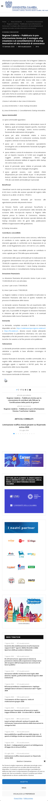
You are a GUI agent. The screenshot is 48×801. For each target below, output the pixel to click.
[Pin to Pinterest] (25, 390)
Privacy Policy (18, 798)
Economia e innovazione (34, 22)
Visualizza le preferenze (24, 794)
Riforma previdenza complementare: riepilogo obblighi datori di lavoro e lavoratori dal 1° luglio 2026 (23, 688)
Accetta (24, 782)
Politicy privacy (28, 798)
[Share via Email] (30, 390)
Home (4, 22)
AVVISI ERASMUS (24, 624)
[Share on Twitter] (23, 390)
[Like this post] (18, 390)
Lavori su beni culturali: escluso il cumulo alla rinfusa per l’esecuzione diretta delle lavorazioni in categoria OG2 (24, 723)
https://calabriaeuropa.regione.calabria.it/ (31, 328)
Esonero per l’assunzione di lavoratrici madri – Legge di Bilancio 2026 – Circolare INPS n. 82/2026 (22, 711)
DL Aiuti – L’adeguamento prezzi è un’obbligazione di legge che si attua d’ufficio (24, 746)
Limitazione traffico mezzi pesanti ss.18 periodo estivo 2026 (24, 426)
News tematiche (16, 22)
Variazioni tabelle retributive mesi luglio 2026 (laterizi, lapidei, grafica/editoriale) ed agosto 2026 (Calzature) (24, 676)
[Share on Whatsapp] (27, 390)
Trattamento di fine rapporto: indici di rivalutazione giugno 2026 (19, 700)
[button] (45, 761)
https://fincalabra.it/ (11, 331)
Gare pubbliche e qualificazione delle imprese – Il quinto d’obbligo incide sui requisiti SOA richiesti (23, 735)
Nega (24, 788)
